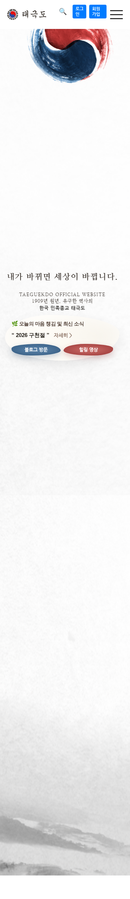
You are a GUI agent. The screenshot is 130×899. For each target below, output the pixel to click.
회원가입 (96, 11)
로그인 (79, 11)
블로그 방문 (36, 349)
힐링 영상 (88, 349)
